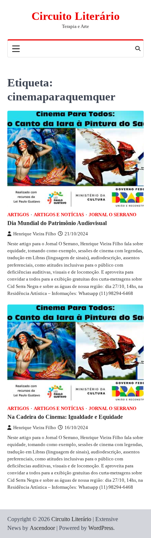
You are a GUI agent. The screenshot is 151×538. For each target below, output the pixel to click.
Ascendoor (42, 528)
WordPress (100, 528)
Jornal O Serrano (112, 214)
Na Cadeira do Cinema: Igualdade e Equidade (65, 417)
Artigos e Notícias (59, 214)
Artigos (18, 214)
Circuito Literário (76, 16)
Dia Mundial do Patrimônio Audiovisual (57, 223)
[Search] (137, 48)
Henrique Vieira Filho (34, 233)
